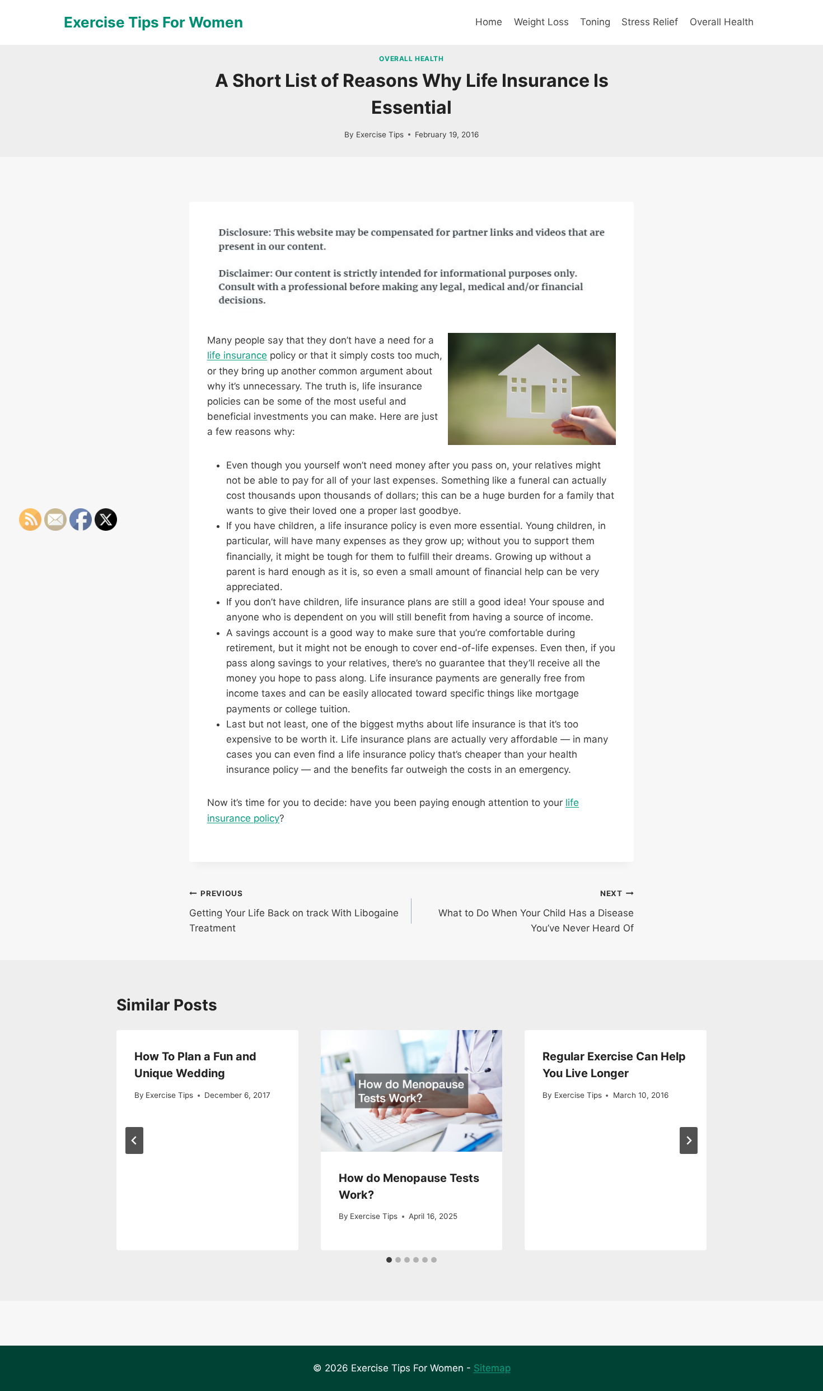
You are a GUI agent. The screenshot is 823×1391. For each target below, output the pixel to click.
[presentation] (412, 1090)
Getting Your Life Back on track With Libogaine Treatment (294, 911)
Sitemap (492, 1368)
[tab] (389, 1260)
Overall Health (722, 21)
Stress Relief (649, 21)
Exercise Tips (380, 134)
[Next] (689, 1140)
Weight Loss (541, 21)
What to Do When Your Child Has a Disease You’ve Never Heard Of (536, 911)
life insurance (237, 355)
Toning (595, 21)
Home (488, 21)
